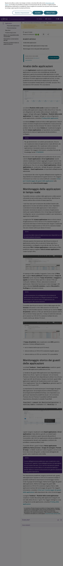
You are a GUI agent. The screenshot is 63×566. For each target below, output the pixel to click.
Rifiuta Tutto (50, 13)
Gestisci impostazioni (22, 13)
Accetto (38, 13)
